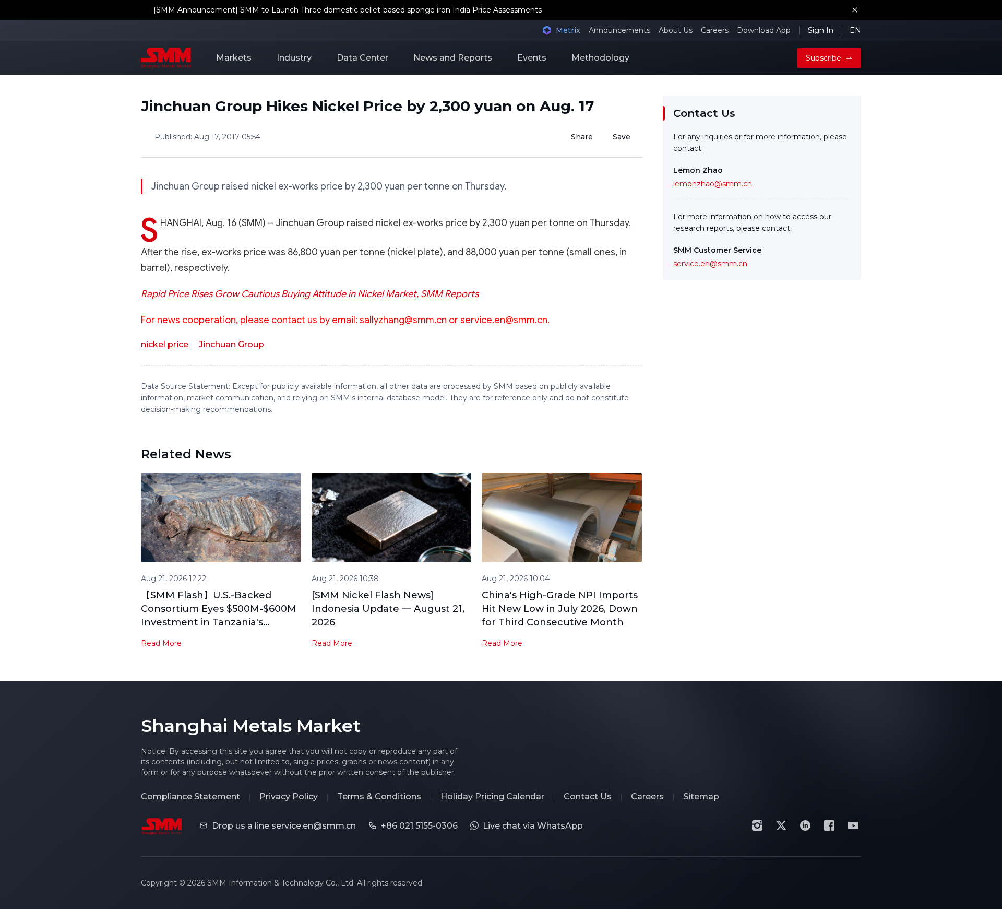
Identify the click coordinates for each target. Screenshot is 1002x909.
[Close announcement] (855, 10)
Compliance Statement (190, 796)
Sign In (820, 30)
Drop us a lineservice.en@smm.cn (284, 826)
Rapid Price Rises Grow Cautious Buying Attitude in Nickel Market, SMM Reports (310, 294)
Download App (764, 30)
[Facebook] (829, 825)
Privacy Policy (288, 796)
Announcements (619, 30)
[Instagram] (757, 825)
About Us (676, 30)
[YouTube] (853, 825)
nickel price (164, 344)
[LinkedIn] (805, 825)
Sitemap (701, 796)
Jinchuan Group (231, 344)
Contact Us (588, 796)
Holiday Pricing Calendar (492, 796)
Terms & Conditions (379, 796)
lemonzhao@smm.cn (712, 183)
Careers (715, 30)
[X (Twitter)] (781, 825)
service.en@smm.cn (710, 263)
